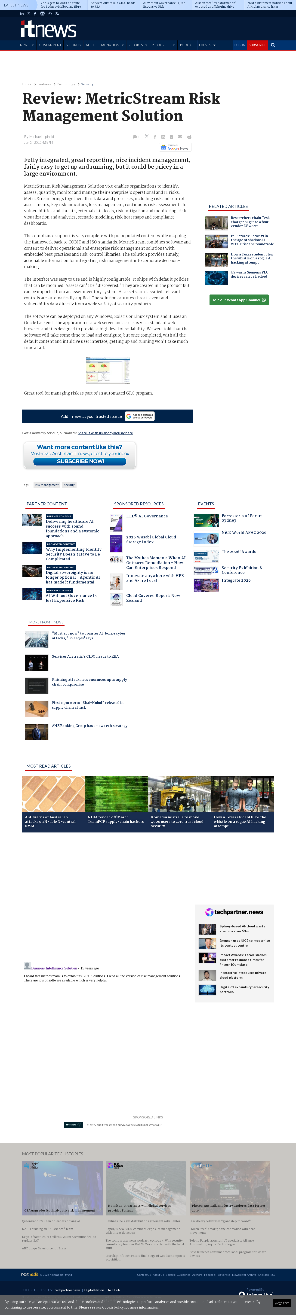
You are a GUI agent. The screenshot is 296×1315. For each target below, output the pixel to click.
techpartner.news (67, 1290)
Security (87, 84)
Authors (197, 1274)
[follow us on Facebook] (35, 13)
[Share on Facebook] (155, 137)
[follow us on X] (28, 13)
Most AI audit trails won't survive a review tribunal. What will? (124, 1125)
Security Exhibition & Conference (242, 571)
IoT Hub (114, 1290)
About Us (158, 1274)
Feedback (210, 1274)
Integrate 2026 (236, 581)
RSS (273, 1274)
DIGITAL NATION (106, 45)
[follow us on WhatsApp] (50, 13)
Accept (282, 1303)
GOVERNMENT (50, 45)
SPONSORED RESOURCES (138, 503)
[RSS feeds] (57, 13)
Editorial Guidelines (178, 1274)
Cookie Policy (113, 1307)
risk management (47, 485)
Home (26, 84)
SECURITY (73, 45)
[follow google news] (42, 13)
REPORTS (135, 45)
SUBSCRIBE (257, 45)
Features (44, 84)
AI (87, 45)
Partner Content (47, 503)
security (69, 485)
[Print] (188, 137)
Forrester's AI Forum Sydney (242, 519)
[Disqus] (105, 897)
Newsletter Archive (244, 1274)
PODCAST (187, 45)
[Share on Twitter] (147, 137)
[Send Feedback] (172, 137)
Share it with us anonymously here (105, 433)
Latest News (16, 5)
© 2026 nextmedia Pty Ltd (56, 1274)
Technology (66, 84)
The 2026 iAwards (239, 552)
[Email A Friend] (180, 137)
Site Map (263, 1274)
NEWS (24, 45)
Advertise (224, 1274)
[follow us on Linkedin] (21, 13)
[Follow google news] (174, 147)
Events (206, 503)
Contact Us (144, 1274)
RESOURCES (161, 45)
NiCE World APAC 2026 (244, 533)
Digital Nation (94, 1290)
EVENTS (205, 45)
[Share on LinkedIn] (163, 137)
